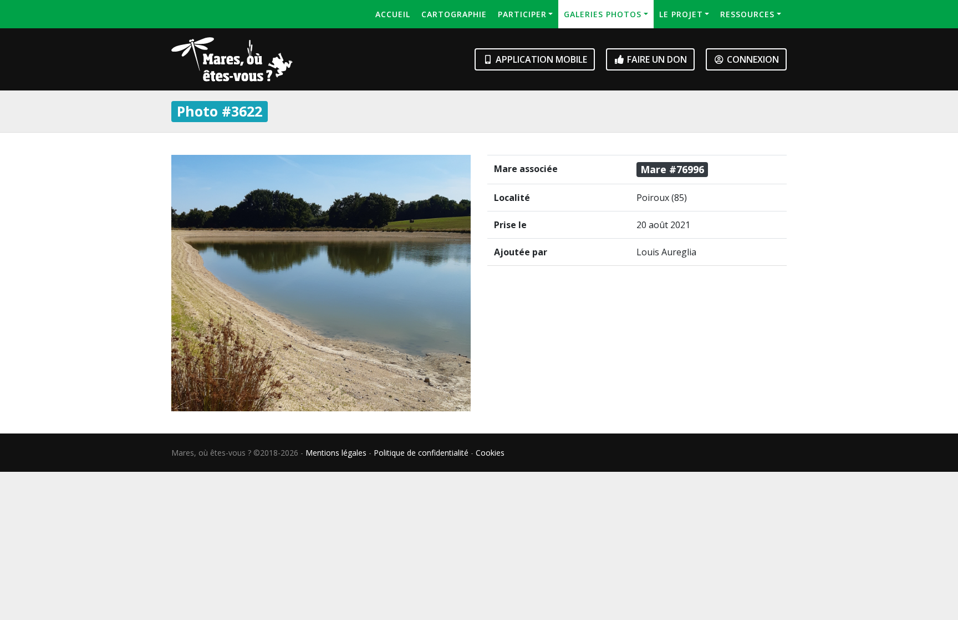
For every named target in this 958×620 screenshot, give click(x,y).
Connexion (752, 59)
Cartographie (454, 14)
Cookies (490, 452)
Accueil (392, 14)
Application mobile (540, 59)
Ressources (747, 14)
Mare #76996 (672, 169)
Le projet (681, 14)
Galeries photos (602, 14)
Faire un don (656, 59)
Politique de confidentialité (421, 452)
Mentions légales (335, 452)
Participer (522, 14)
